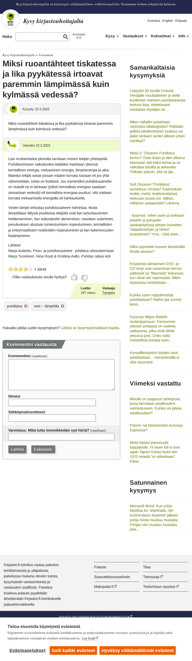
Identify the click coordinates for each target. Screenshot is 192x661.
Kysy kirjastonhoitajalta (18, 55)
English (167, 21)
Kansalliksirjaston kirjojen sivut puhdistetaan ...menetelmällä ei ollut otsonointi (154, 357)
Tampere (108, 293)
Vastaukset (133, 36)
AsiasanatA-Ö (78, 36)
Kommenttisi (19, 356)
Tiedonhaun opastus (159, 586)
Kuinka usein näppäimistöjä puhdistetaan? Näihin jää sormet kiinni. (155, 299)
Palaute (100, 567)
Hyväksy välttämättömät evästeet (138, 650)
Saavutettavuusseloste (112, 577)
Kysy (110, 36)
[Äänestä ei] (84, 278)
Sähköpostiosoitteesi (26, 412)
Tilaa (146, 567)
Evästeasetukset (28, 650)
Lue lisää (88, 638)
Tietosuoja (151, 577)
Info (181, 36)
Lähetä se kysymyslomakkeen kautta (90, 328)
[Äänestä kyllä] (75, 277)
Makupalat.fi (103, 586)
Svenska (153, 21)
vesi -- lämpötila (46, 306)
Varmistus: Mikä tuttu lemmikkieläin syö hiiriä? (48, 430)
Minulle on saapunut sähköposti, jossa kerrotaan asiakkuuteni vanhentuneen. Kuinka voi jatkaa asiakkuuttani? (156, 406)
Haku (7, 36)
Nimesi (14, 396)
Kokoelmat (161, 36)
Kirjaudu (181, 21)
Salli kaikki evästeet (73, 650)
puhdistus (14, 306)
